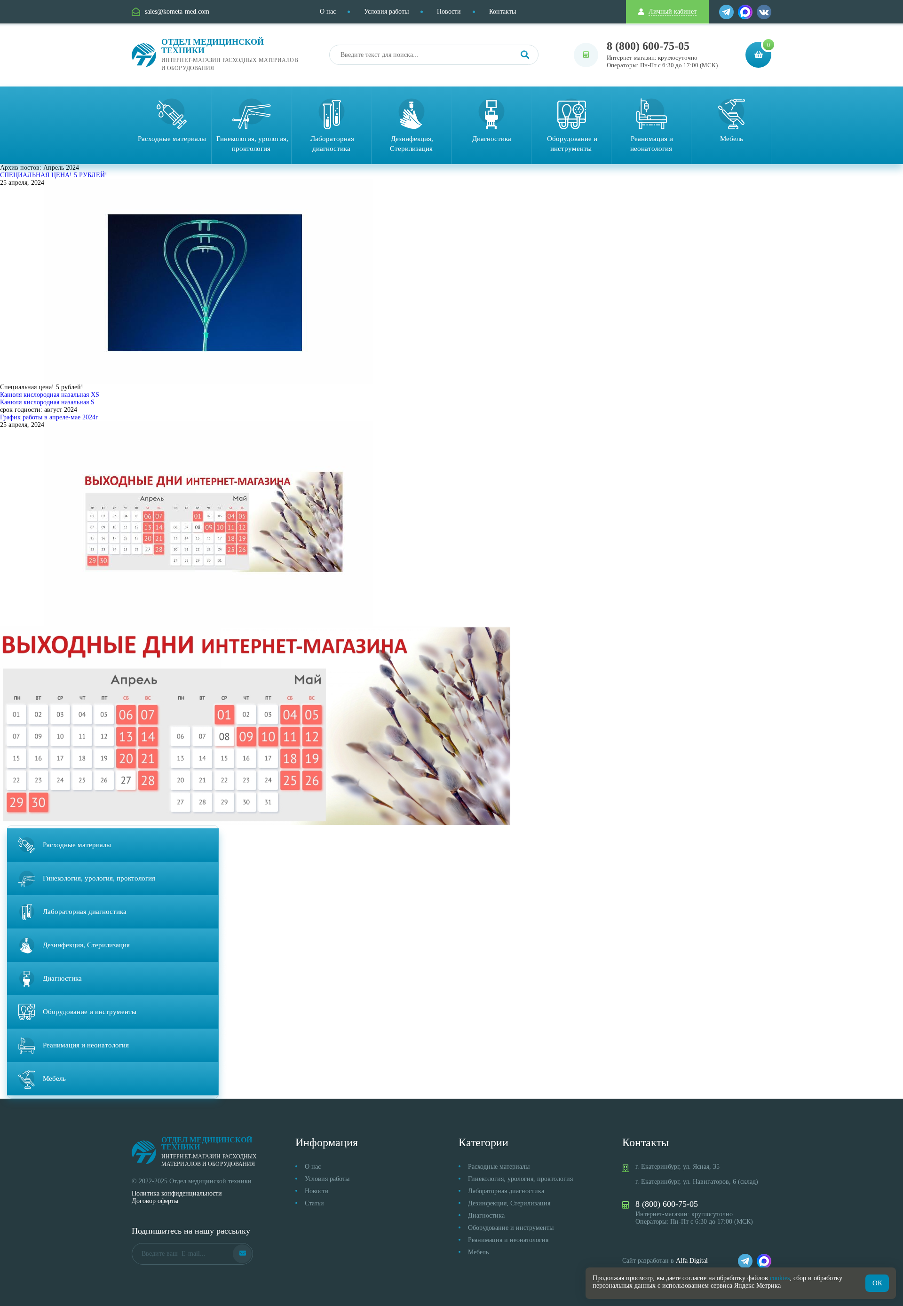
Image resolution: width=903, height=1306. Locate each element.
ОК (877, 1283)
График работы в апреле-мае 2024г (49, 417)
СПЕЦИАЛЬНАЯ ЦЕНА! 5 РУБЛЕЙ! (53, 175)
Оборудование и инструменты (511, 1227)
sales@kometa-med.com (177, 11)
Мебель (478, 1252)
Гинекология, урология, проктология (520, 1178)
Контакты (502, 11)
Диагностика (486, 1215)
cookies (780, 1278)
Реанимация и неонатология (508, 1239)
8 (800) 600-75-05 (648, 46)
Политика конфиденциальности (177, 1193)
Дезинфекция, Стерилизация (509, 1203)
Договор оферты (155, 1200)
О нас (328, 11)
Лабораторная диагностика (506, 1191)
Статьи (314, 1203)
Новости (449, 11)
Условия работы (386, 11)
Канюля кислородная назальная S (47, 402)
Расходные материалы (499, 1166)
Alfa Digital (692, 1260)
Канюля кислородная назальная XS (49, 394)
